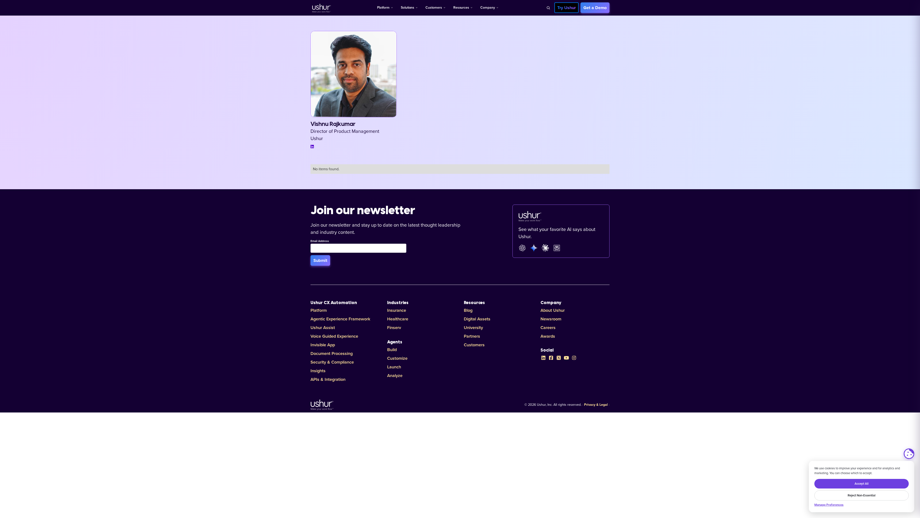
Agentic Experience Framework (340, 319)
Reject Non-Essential (861, 495)
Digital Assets (477, 319)
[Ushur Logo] (321, 7)
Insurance (396, 310)
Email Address (319, 241)
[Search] (548, 7)
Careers (548, 327)
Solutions (407, 8)
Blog (468, 310)
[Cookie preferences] (909, 453)
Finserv (394, 327)
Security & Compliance (332, 362)
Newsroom (550, 319)
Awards (547, 336)
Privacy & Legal (596, 404)
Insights (318, 370)
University (473, 327)
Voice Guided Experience (334, 336)
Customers (434, 8)
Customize (397, 358)
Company (487, 8)
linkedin (312, 146)
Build (392, 349)
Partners (472, 336)
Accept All (861, 484)
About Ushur (552, 310)
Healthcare (397, 319)
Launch (394, 367)
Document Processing (331, 353)
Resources (461, 8)
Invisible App (322, 344)
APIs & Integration (327, 379)
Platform (383, 8)
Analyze (394, 375)
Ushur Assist (322, 327)
